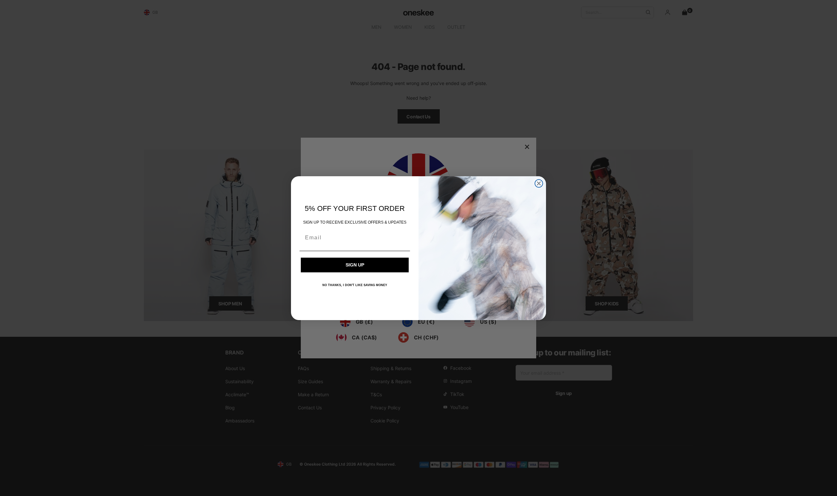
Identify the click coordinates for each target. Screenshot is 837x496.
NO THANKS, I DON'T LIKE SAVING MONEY (354, 285)
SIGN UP (355, 264)
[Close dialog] (539, 183)
